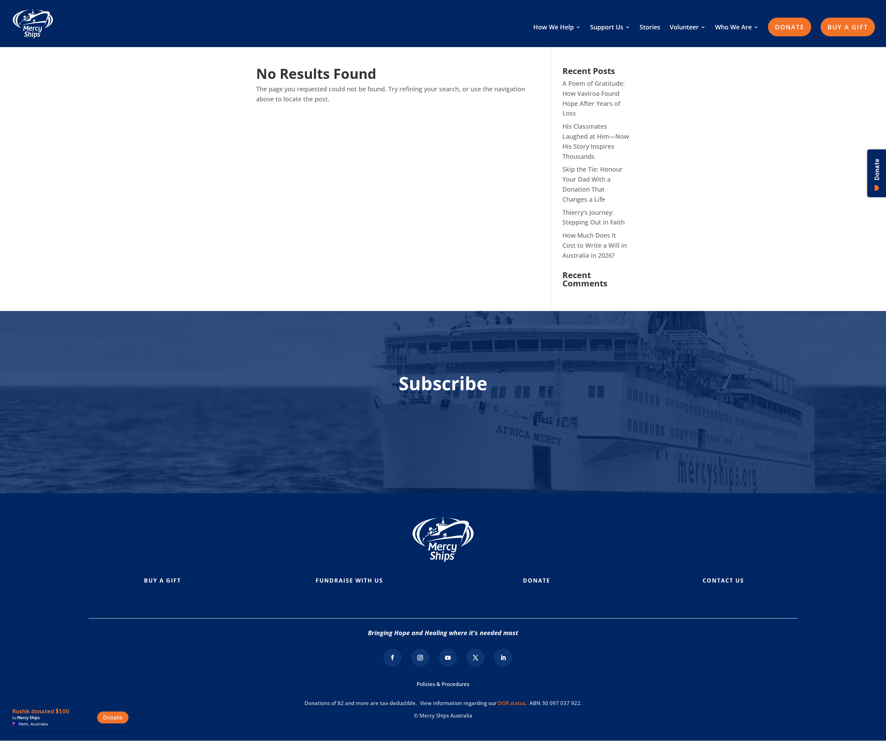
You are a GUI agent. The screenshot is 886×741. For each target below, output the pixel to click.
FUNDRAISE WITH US (349, 580)
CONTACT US (723, 580)
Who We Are (733, 28)
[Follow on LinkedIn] (503, 658)
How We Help (553, 28)
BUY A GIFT (848, 27)
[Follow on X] (476, 658)
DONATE (789, 27)
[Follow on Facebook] (392, 658)
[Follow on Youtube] (448, 658)
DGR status (511, 702)
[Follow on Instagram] (420, 658)
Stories (650, 28)
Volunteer (684, 28)
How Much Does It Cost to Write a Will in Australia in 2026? (594, 245)
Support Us (606, 28)
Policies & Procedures (443, 683)
